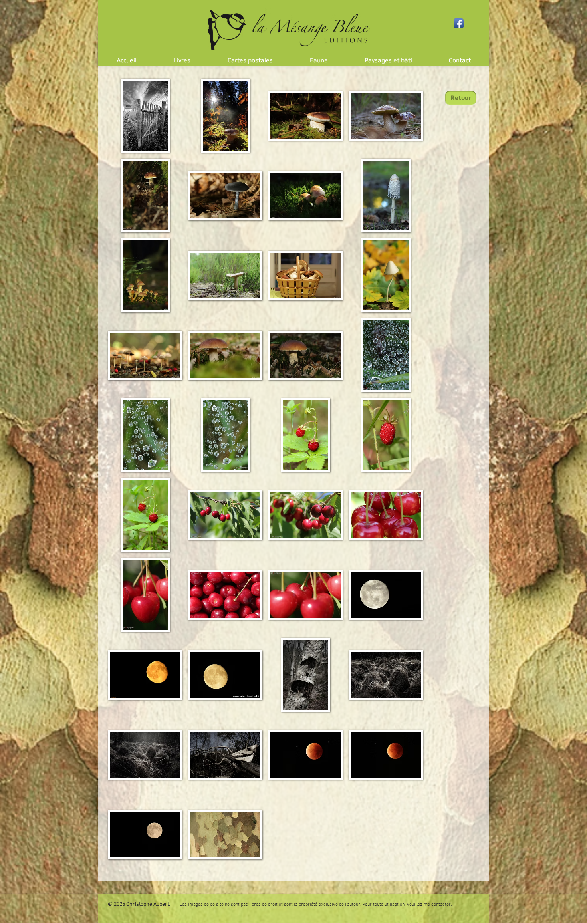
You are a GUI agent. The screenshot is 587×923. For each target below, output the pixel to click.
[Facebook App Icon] (459, 23)
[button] (145, 116)
